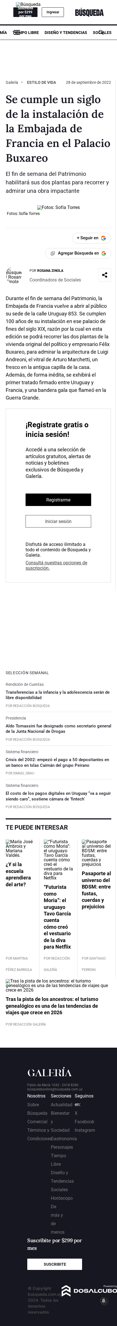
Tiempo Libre (25, 32)
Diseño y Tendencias (66, 32)
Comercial (37, 1121)
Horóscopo (62, 1198)
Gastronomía (64, 1138)
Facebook (84, 1121)
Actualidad (61, 1104)
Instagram (85, 1130)
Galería (12, 82)
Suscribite (55, 1264)
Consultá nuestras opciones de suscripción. (56, 565)
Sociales (102, 32)
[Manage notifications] (103, 1300)
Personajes (62, 1147)
